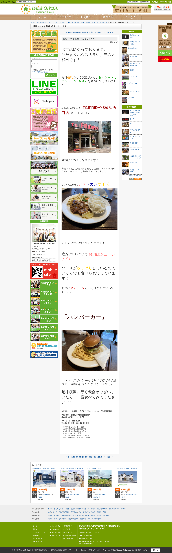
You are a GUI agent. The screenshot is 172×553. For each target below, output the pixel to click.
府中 (47, 494)
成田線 (99, 515)
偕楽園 (50, 519)
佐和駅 (123, 497)
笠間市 (80, 509)
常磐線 (50, 515)
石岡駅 (40, 497)
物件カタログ (37, 541)
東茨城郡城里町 (114, 509)
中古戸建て (68, 529)
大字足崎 (74, 512)
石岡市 (44, 494)
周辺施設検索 (56, 532)
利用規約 (36, 535)
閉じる (155, 550)
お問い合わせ (56, 535)
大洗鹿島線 (64, 515)
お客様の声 (55, 529)
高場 (134, 494)
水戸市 (50, 509)
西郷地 (77, 494)
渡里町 (85, 512)
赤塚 (104, 512)
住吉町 (55, 512)
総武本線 (106, 515)
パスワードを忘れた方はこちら (40, 72)
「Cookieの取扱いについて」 (125, 550)
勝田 (64, 519)
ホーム (35, 526)
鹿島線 (93, 515)
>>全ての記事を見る (135, 175)
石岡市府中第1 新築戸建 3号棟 (43, 468)
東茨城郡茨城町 (102, 509)
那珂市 (86, 509)
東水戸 (94, 519)
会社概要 (36, 529)
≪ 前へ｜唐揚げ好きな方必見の (77, 32)
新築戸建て (68, 526)
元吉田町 (66, 512)
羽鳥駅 (67, 497)
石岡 (69, 519)
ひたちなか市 (129, 494)
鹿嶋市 (93, 509)
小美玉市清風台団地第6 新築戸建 (71, 468)
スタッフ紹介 (56, 526)
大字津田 (92, 512)
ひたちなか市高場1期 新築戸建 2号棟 (128, 468)
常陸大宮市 (100, 494)
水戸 (55, 519)
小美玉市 (72, 494)
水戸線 (86, 515)
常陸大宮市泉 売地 (94, 468)
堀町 (49, 512)
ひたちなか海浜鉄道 (76, 515)
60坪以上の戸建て (70, 535)
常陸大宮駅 (96, 497)
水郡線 (56, 515)
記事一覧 (92, 32)
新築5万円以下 (69, 532)
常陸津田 (75, 519)
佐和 (99, 519)
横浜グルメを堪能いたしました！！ (79, 39)
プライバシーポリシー (40, 532)
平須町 (99, 512)
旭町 (79, 512)
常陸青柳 (83, 519)
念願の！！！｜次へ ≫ (105, 32)
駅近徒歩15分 (68, 538)
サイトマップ (37, 538)
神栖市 (123, 509)
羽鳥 (60, 512)
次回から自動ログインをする (44, 70)
